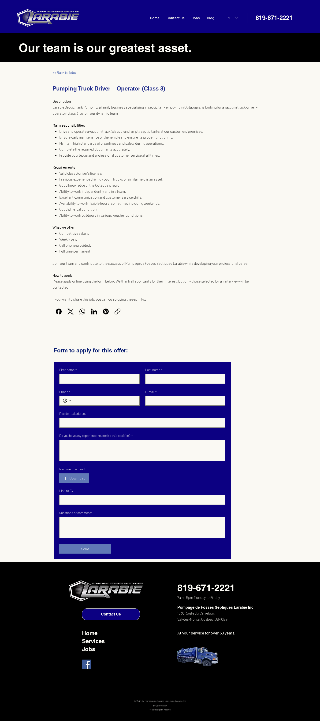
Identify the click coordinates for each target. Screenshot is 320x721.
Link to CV (66, 491)
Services (93, 641)
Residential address (74, 413)
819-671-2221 (274, 17)
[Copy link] (117, 311)
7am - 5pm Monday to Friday (198, 597)
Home (89, 633)
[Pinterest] (106, 311)
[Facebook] (59, 311)
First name (68, 370)
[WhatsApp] (82, 311)
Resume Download (72, 469)
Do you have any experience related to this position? (96, 436)
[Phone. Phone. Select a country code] (67, 401)
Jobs (88, 649)
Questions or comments (76, 513)
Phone (65, 392)
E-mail (151, 392)
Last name (154, 370)
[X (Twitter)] (70, 311)
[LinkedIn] (94, 311)
